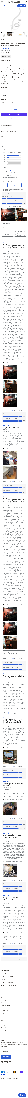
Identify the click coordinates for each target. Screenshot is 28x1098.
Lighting (3, 1030)
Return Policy (4, 1010)
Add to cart (14, 109)
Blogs (2, 1013)
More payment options (14, 118)
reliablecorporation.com (10, 1088)
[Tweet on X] (5, 60)
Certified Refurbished (7, 1033)
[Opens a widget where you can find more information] (22, 1095)
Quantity (3, 99)
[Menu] (1, 2)
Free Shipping (6, 56)
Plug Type (4, 87)
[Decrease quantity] (3, 102)
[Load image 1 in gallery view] (14, 18)
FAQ (2, 137)
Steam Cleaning (5, 1028)
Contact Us (4, 1003)
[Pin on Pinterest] (9, 60)
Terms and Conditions (6, 1078)
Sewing (3, 1025)
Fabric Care (4, 1022)
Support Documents (8, 131)
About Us (3, 1000)
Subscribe (6, 1056)
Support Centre (5, 1005)
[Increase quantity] (12, 102)
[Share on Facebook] (7, 60)
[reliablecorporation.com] (14, 2)
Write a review (5, 50)
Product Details (6, 125)
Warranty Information (7, 1008)
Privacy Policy (16, 1078)
